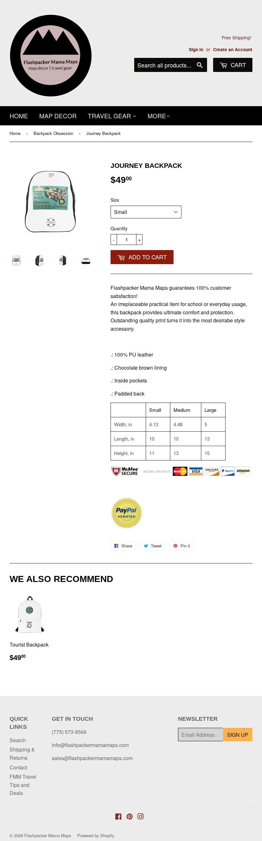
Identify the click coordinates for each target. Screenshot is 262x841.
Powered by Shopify (95, 835)
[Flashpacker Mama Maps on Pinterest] (129, 817)
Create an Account (232, 49)
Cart (237, 64)
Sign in (196, 49)
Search (18, 740)
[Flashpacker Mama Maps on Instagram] (140, 817)
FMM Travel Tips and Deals (23, 785)
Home (19, 115)
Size (115, 200)
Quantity (119, 228)
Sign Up (237, 734)
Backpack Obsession (53, 133)
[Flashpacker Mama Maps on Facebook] (118, 817)
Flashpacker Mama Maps (47, 835)
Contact (18, 767)
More (157, 115)
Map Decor (58, 115)
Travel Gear (110, 115)
